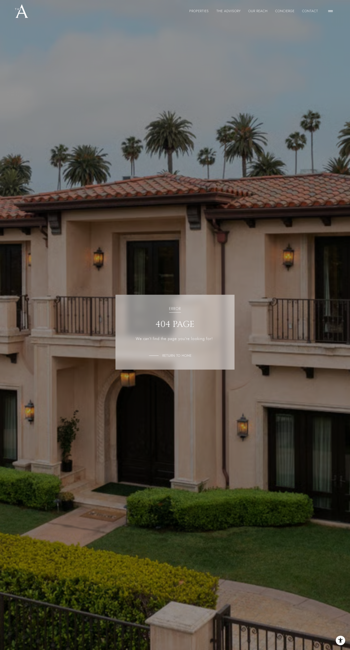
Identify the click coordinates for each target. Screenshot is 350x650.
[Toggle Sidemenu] (330, 11)
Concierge (285, 11)
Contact (310, 11)
